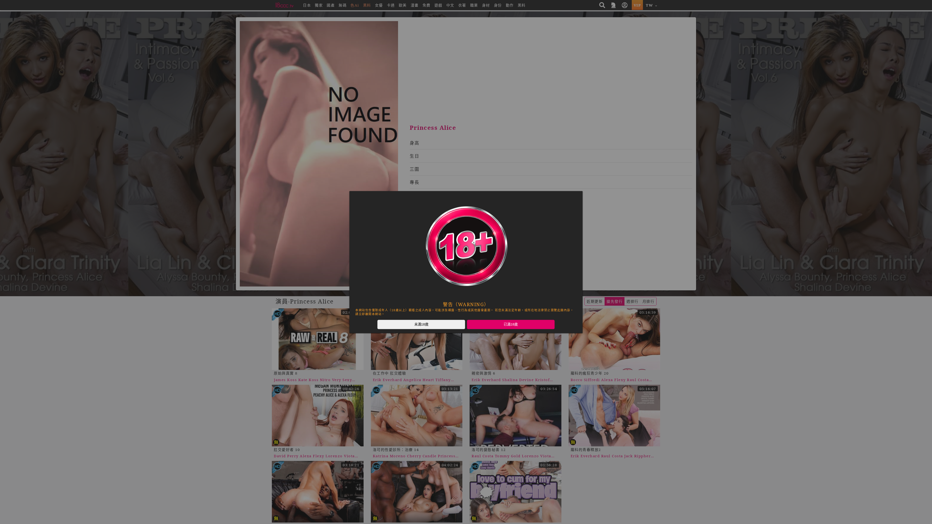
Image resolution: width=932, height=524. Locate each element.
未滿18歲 (421, 324)
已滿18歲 (511, 324)
